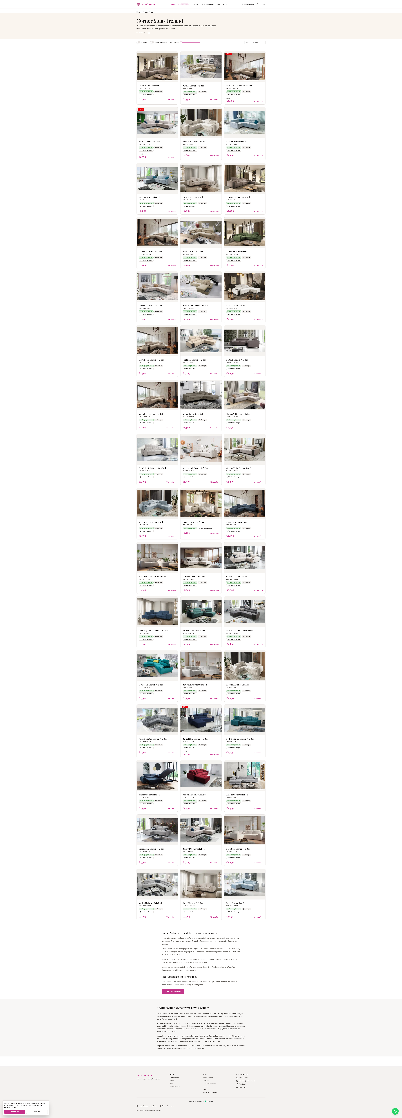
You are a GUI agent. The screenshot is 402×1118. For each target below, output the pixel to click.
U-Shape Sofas (208, 4)
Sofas (195, 4)
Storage (144, 42)
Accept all (15, 1112)
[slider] (181, 42)
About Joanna (208, 1078)
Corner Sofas (179, 4)
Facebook (242, 1084)
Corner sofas (174, 1078)
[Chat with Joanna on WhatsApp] (395, 1111)
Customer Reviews (209, 1083)
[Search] (258, 4)
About (225, 4)
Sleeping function (161, 42)
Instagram (242, 1087)
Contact (205, 1086)
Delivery (206, 1080)
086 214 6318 (249, 4)
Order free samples (173, 991)
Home (139, 12)
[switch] (138, 42)
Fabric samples (175, 1086)
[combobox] (255, 42)
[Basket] (263, 4)
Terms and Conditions (210, 1092)
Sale (218, 4)
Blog (204, 1089)
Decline (37, 1112)
